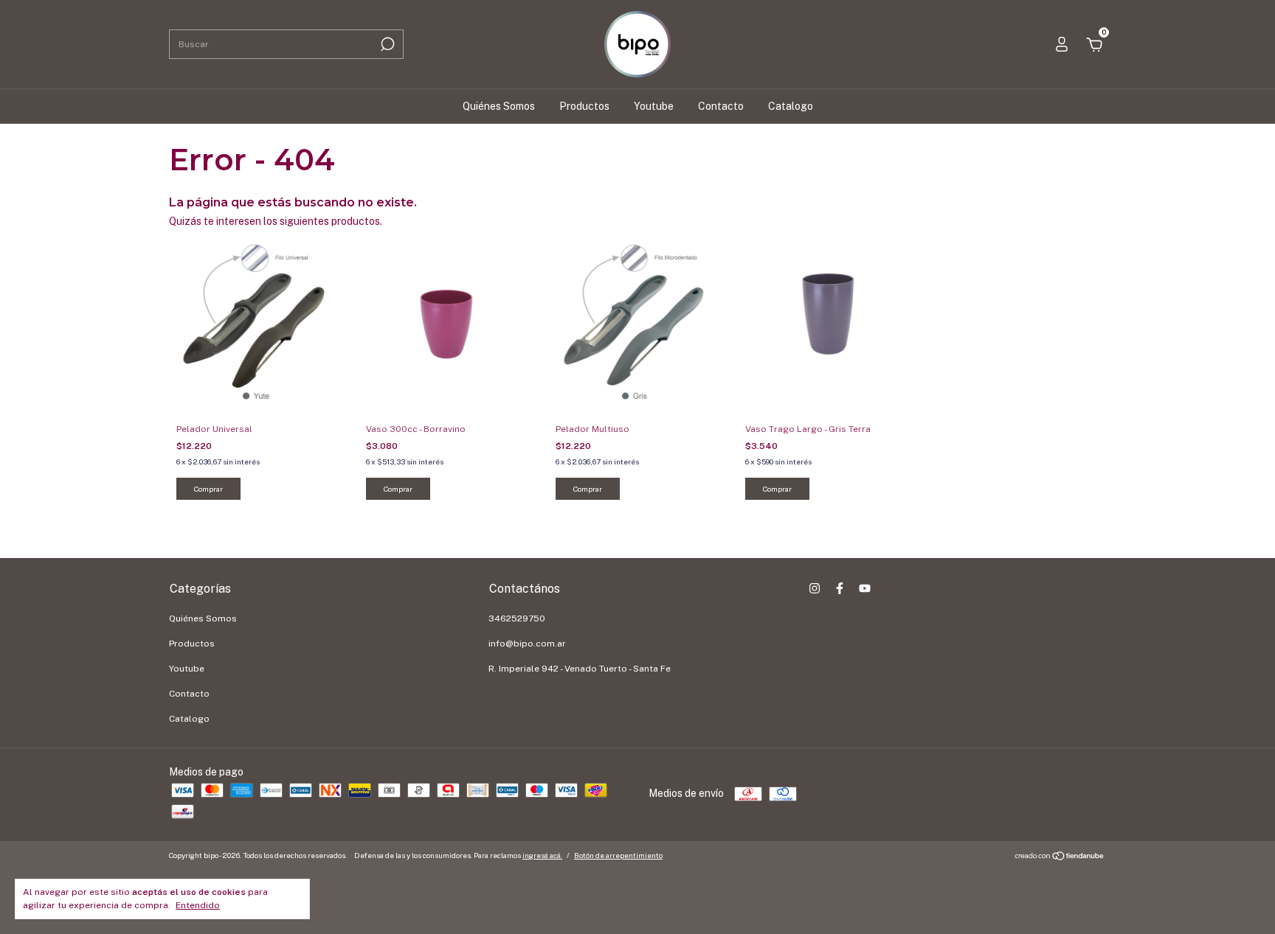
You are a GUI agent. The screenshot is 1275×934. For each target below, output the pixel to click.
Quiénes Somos (499, 106)
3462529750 (516, 618)
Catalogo (790, 106)
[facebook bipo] (840, 588)
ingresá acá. (542, 855)
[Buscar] (386, 44)
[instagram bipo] (814, 588)
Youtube (654, 106)
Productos (584, 106)
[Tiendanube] (1060, 857)
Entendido (198, 905)
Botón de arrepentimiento (618, 855)
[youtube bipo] (865, 588)
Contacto (721, 106)
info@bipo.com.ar (527, 643)
